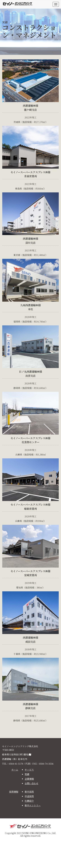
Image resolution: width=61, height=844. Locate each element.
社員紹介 (29, 800)
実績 (27, 774)
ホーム (14, 769)
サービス (29, 769)
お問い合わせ (31, 783)
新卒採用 (29, 791)
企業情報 (29, 778)
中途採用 (29, 796)
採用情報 (13, 791)
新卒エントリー (33, 805)
